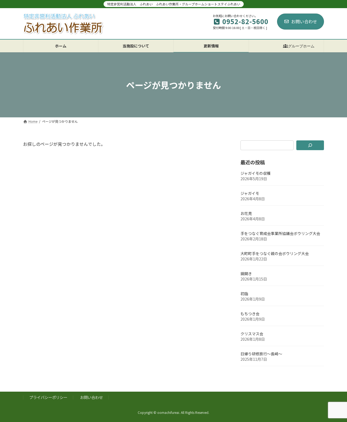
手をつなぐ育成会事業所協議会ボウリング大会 (280, 233)
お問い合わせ (304, 21)
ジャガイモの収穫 (255, 173)
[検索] (310, 145)
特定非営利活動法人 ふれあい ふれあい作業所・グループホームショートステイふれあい (173, 4)
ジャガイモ (249, 193)
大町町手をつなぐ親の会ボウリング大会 (274, 253)
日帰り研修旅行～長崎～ (261, 353)
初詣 (244, 293)
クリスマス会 (251, 333)
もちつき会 (249, 313)
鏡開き (246, 273)
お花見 (246, 213)
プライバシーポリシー (48, 397)
